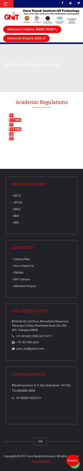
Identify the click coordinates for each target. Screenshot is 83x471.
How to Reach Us (24, 265)
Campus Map (22, 259)
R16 (11, 115)
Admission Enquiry (25, 286)
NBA (16, 215)
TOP (40, 441)
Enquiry (72, 460)
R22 (11, 138)
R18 (11, 124)
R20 (11, 134)
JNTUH (18, 202)
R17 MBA (15, 120)
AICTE (17, 195)
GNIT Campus (22, 279)
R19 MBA (15, 129)
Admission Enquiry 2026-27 (26, 38)
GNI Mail (18, 272)
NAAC (17, 209)
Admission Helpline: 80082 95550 (31, 29)
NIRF (16, 222)
